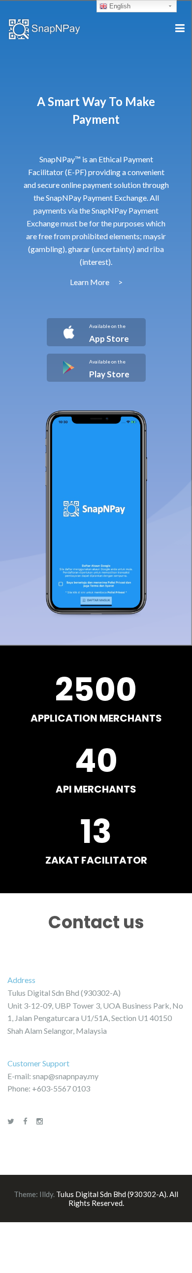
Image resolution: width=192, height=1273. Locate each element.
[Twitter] (10, 1121)
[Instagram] (39, 1121)
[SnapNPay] (44, 28)
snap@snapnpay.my (65, 1076)
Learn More (96, 282)
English (118, 6)
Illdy (46, 1194)
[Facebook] (25, 1121)
